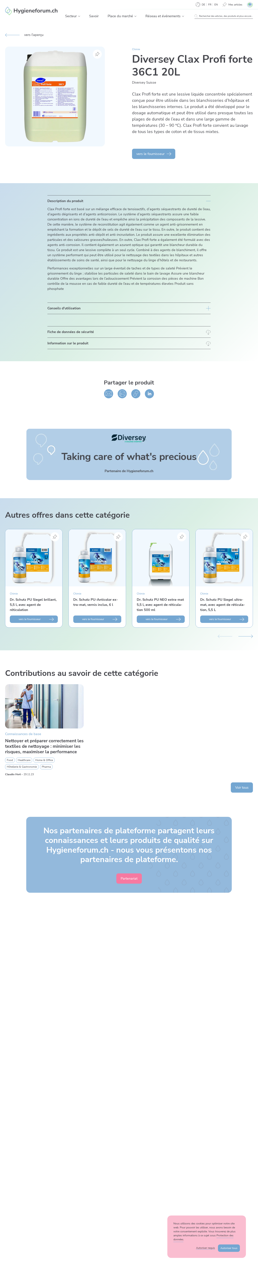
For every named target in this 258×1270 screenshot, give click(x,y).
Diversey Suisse (144, 82)
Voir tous (242, 787)
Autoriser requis (205, 1248)
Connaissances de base (23, 734)
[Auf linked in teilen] (149, 393)
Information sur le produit (67, 343)
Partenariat (129, 878)
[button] (79, 16)
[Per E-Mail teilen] (108, 393)
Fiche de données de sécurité (70, 332)
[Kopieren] (135, 393)
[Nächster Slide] (245, 636)
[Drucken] (122, 393)
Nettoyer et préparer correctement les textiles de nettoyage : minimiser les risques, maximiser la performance (44, 746)
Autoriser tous (228, 1248)
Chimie (136, 49)
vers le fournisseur (150, 154)
